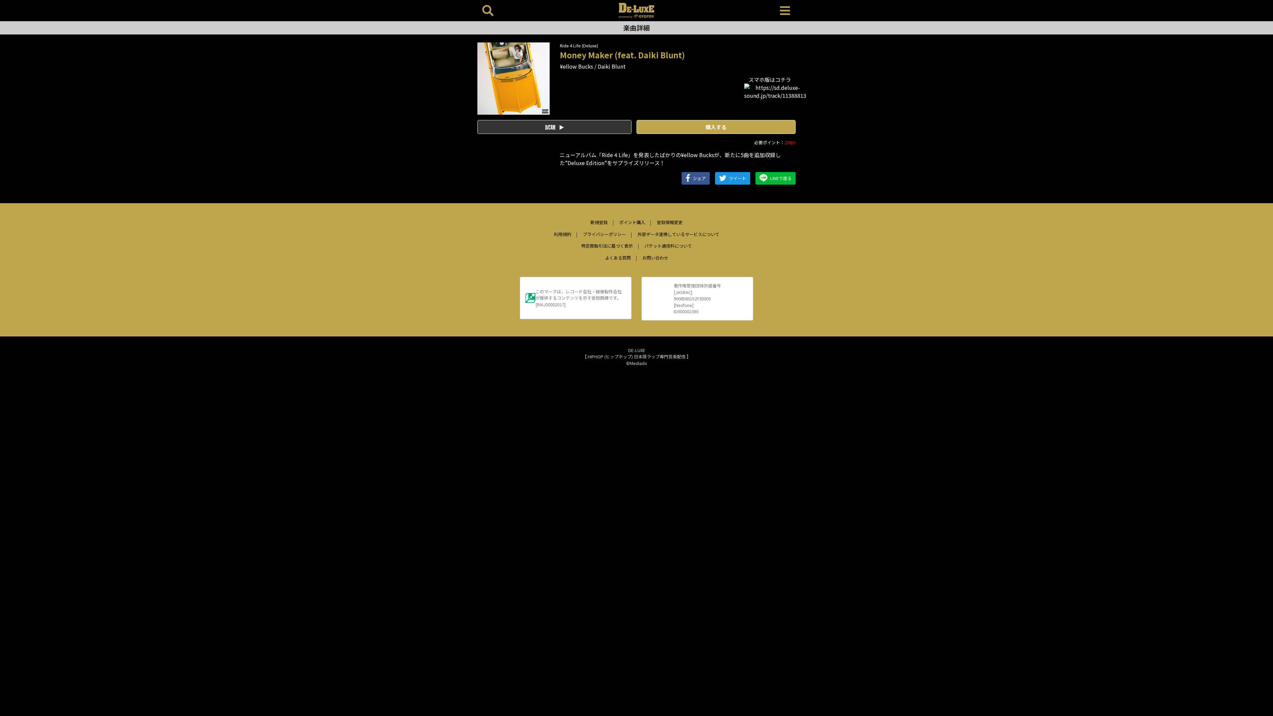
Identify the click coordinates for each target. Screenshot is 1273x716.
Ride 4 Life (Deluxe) (579, 45)
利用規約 (562, 234)
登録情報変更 (670, 222)
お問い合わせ (655, 258)
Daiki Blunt (612, 66)
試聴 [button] (551, 127)
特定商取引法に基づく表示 (607, 246)
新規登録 (599, 222)
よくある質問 (618, 258)
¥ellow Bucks (576, 66)
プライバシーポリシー (604, 234)
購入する (716, 127)
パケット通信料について (668, 246)
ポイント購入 (632, 222)
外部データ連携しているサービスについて (678, 234)
